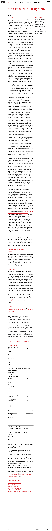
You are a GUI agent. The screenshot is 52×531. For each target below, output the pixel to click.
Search (47, 529)
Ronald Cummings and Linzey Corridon (17, 16)
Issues (16, 2)
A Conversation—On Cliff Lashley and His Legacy (20, 490)
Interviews (10, 4)
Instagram (14, 529)
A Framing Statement (40, 26)
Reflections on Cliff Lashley (14, 488)
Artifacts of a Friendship (13, 486)
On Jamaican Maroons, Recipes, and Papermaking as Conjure (41, 21)
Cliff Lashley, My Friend (13, 484)
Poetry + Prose (37, 2)
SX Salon (9, 2)
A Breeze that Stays (40, 24)
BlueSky (9, 529)
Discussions (28, 2)
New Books (17, 4)
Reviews (21, 2)
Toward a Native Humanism (14, 483)
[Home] (3, 3)
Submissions (25, 4)
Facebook (12, 529)
